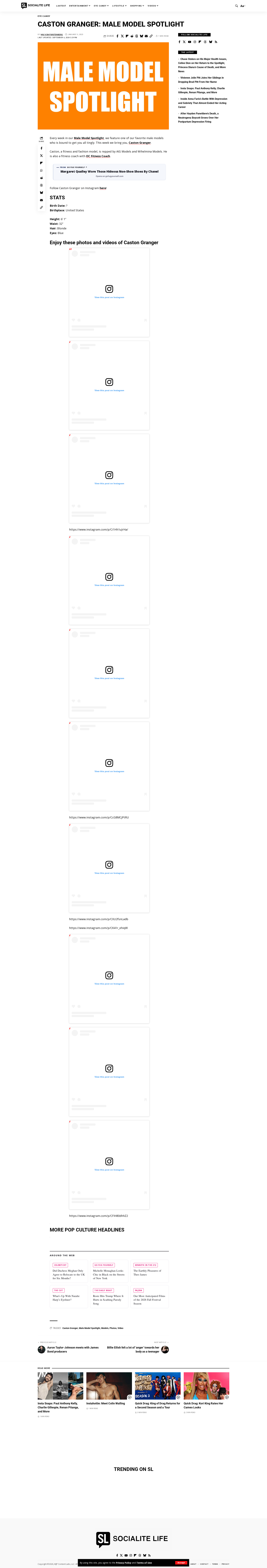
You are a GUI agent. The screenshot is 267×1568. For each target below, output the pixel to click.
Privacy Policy (123, 1562)
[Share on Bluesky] (141, 36)
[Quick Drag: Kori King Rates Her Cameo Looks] (206, 1386)
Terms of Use (144, 1562)
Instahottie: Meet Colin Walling (105, 1403)
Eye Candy (44, 16)
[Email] (146, 36)
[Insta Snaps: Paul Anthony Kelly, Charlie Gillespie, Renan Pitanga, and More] (60, 1386)
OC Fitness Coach (98, 156)
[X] (184, 42)
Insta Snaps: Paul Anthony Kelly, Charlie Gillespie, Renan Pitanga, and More (58, 1407)
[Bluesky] (211, 42)
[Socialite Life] (36, 5)
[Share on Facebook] (117, 36)
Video (120, 1328)
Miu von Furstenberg (52, 34)
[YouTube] (190, 42)
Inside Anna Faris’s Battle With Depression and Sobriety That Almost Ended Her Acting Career (202, 103)
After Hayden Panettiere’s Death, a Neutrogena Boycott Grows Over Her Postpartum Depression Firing (198, 117)
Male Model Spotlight (89, 138)
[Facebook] (179, 42)
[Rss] (216, 42)
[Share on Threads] (136, 36)
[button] (181, 1562)
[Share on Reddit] (132, 36)
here (103, 188)
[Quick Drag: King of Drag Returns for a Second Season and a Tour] (158, 1386)
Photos (113, 1328)
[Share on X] (122, 36)
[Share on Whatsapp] (41, 170)
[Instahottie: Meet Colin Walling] (109, 1386)
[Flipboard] (200, 42)
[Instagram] (195, 42)
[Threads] (205, 42)
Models (104, 1328)
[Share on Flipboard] (127, 36)
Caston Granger (140, 142)
